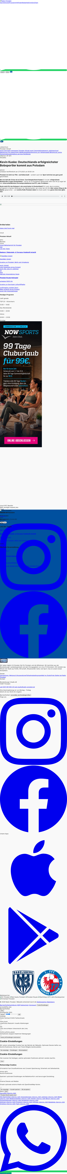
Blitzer (49, 152)
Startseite (5, 150)
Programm (12, 2)
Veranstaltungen (37, 150)
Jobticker (50, 150)
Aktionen (6, 2)
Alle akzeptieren (23, 1050)
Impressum (32, 1005)
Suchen (19, 139)
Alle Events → (4, 551)
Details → (3, 516)
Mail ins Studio (46, 675)
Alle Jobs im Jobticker (9, 269)
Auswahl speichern (15, 1089)
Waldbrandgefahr (17, 152)
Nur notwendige (4, 1050)
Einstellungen (13, 1050)
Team (36, 2)
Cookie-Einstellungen (42, 1005)
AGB (18, 1005)
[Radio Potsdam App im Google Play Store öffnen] (33, 969)
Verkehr (38, 152)
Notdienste (21, 154)
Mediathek (25, 2)
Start (1, 2)
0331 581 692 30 (7, 687)
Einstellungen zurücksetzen (10, 1037)
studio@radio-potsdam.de (24, 687)
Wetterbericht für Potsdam (11, 245)
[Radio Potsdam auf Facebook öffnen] (33, 657)
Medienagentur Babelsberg (46, 1002)
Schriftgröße (4, 1012)
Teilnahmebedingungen (34, 675)
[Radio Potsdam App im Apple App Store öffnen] (33, 901)
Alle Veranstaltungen (9, 291)
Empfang (32, 2)
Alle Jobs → (4, 530)
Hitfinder (19, 2)
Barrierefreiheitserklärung (8, 1005)
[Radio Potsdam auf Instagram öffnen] (33, 590)
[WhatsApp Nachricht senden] (33, 70)
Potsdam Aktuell (20, 150)
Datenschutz (24, 1005)
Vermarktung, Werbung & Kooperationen (13, 675)
